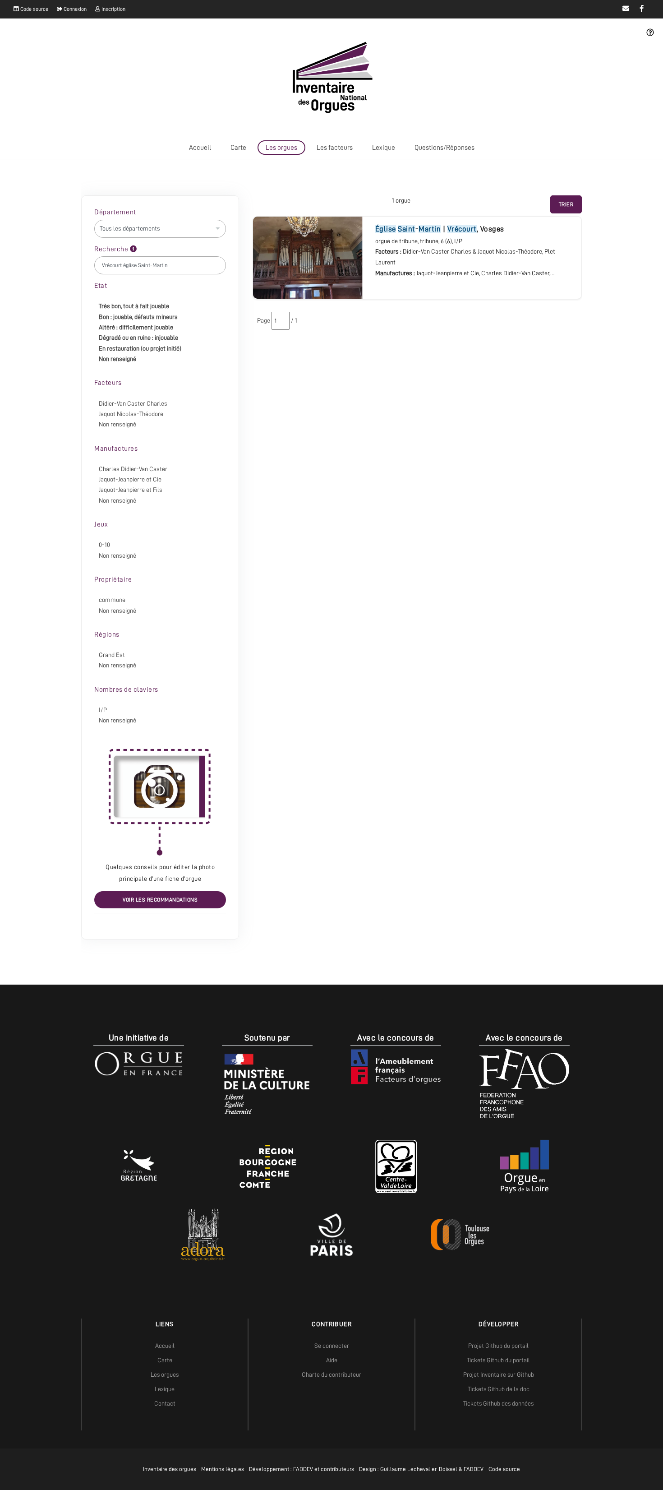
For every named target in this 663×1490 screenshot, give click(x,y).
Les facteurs (335, 147)
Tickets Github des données (498, 1403)
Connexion (74, 9)
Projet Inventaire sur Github (498, 1374)
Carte (238, 147)
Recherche (112, 249)
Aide (331, 1360)
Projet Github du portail (498, 1345)
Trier (566, 204)
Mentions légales (222, 1469)
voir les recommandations (160, 899)
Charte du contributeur (331, 1374)
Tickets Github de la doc (498, 1389)
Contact (164, 1403)
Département (115, 212)
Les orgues (281, 147)
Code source (33, 9)
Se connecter (331, 1345)
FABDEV (303, 1469)
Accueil (200, 147)
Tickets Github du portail (498, 1360)
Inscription (112, 9)
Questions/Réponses (444, 147)
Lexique (383, 147)
